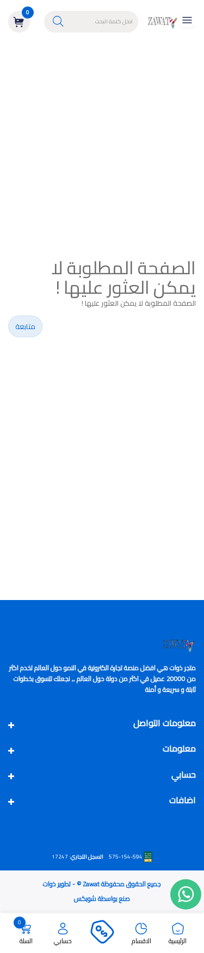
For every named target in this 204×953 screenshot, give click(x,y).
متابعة (25, 326)
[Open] (187, 21)
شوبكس (85, 898)
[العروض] (102, 933)
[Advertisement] (102, 151)
